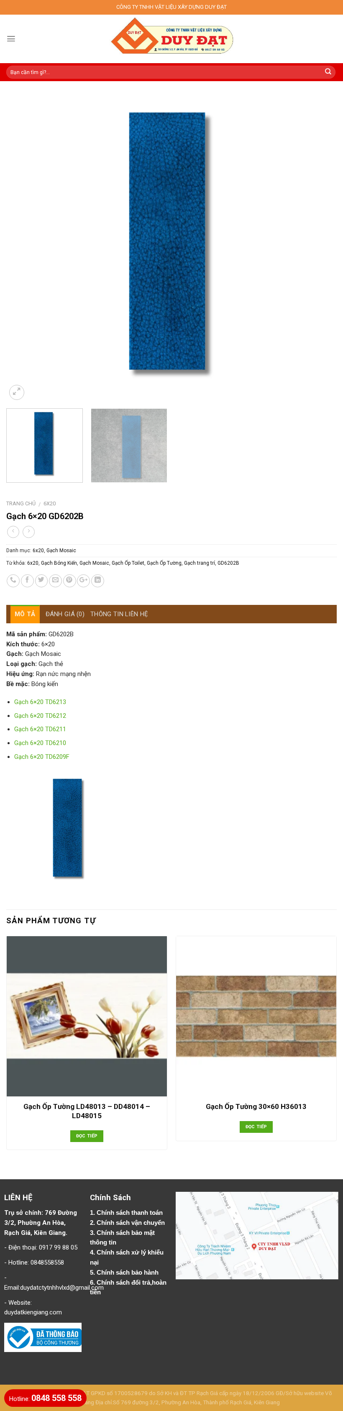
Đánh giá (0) (65, 614)
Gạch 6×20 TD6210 (40, 743)
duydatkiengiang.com (33, 1312)
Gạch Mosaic (61, 550)
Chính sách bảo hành (128, 1272)
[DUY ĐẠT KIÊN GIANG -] (172, 39)
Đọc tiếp (87, 1136)
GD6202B (228, 563)
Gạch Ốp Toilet (128, 563)
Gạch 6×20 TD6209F (41, 757)
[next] (319, 246)
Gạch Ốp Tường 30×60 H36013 (256, 1106)
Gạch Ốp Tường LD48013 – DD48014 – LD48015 (86, 1111)
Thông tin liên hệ (119, 614)
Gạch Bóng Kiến (59, 563)
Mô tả (25, 614)
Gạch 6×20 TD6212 (40, 716)
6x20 (50, 503)
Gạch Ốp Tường (164, 563)
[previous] (23, 246)
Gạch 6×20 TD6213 (40, 702)
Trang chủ (21, 503)
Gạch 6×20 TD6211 (40, 729)
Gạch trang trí (199, 563)
